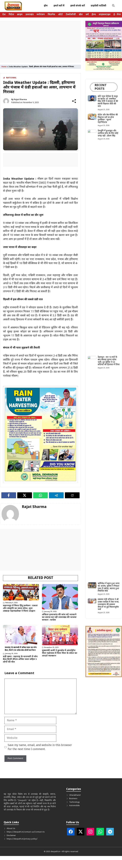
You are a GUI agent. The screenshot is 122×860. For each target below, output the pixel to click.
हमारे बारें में (59, 5)
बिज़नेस (51, 14)
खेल (81, 14)
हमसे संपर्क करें (77, 5)
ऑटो (60, 14)
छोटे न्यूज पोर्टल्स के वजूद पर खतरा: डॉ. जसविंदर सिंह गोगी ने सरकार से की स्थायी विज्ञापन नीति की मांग (108, 101)
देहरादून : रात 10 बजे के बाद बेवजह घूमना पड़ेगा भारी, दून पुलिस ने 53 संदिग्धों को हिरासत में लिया (109, 361)
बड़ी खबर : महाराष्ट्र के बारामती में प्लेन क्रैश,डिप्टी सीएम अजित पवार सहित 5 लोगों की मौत (20, 659)
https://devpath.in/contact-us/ (21, 832)
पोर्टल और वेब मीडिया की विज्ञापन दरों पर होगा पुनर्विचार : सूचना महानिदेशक (108, 118)
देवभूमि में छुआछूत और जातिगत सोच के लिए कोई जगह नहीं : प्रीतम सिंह (108, 133)
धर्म (87, 14)
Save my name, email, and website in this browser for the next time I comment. (40, 747)
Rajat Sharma (20, 99)
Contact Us (40, 832)
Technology (74, 802)
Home (4, 67)
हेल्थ (94, 14)
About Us (11, 828)
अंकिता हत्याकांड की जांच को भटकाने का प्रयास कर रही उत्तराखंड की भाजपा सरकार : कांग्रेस (59, 617)
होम (46, 5)
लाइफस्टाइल (105, 14)
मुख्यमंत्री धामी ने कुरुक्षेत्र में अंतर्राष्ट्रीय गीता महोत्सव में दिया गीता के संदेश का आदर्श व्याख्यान (59, 653)
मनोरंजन (41, 14)
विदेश (11, 14)
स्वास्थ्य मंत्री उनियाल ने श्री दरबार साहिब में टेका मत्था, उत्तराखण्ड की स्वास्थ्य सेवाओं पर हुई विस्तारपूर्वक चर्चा (108, 604)
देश (4, 14)
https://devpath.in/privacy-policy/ (22, 839)
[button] (113, 6)
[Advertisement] (40, 42)
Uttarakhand (74, 795)
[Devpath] (13, 6)
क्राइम (19, 14)
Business (73, 798)
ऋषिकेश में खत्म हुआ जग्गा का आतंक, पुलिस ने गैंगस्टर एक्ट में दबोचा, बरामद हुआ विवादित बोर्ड (108, 587)
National (11, 78)
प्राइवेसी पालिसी (98, 5)
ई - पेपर (117, 14)
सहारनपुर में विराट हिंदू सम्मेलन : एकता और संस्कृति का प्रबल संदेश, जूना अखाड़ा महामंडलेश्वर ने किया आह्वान (20, 608)
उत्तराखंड (29, 14)
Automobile (74, 805)
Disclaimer (11, 835)
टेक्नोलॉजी (71, 14)
